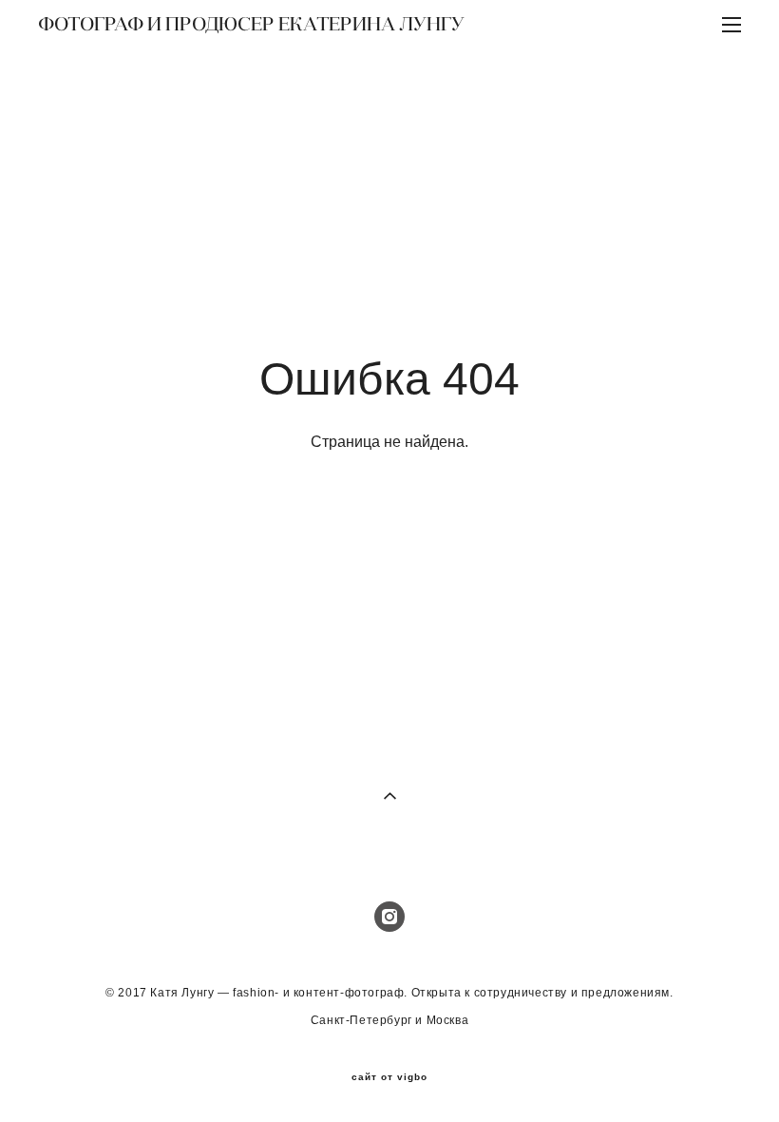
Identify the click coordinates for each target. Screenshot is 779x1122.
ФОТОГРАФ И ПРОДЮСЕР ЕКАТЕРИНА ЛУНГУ (251, 23)
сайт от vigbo (390, 1077)
